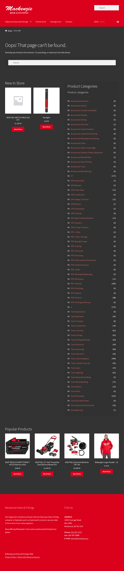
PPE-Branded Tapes (79, 241)
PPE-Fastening (77, 255)
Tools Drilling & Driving (80, 340)
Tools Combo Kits (78, 326)
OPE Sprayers (76, 223)
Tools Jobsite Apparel (80, 358)
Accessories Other (78, 143)
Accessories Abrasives (80, 101)
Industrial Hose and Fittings (16, 21)
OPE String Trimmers (80, 227)
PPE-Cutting (76, 246)
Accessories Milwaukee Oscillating (85, 138)
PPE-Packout (76, 283)
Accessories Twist (78, 166)
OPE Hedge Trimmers (80, 199)
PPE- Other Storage (79, 237)
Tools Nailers (76, 386)
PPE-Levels (75, 269)
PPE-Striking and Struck (81, 302)
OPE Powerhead (77, 208)
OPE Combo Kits (78, 194)
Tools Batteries (77, 316)
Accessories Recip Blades (81, 157)
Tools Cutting (76, 335)
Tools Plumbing (77, 396)
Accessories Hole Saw (79, 124)
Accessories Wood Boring (81, 171)
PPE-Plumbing (77, 288)
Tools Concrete (77, 330)
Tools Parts (75, 391)
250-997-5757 (76, 532)
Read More (18, 129)
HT (72, 176)
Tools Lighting (77, 372)
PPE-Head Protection (80, 265)
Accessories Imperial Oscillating (84, 134)
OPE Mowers (76, 204)
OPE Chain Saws (77, 190)
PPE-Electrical (77, 251)
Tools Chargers (77, 321)
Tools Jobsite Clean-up (80, 363)
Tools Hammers (77, 354)
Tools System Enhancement (82, 405)
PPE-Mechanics (77, 279)
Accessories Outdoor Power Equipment (87, 152)
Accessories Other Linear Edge (83, 148)
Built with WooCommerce (29, 557)
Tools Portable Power (80, 400)
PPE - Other (76, 232)
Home (10, 31)
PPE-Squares (76, 293)
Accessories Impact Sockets (82, 129)
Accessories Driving (79, 119)
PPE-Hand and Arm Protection (83, 260)
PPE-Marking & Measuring (81, 274)
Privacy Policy (10, 557)
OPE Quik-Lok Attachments (82, 218)
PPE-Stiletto (76, 297)
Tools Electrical (77, 344)
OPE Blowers (76, 185)
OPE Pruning (76, 213)
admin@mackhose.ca (79, 538)
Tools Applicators (78, 311)
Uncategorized (77, 410)
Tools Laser (75, 368)
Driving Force (55, 21)
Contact (69, 21)
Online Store (41, 21)
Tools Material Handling (81, 377)
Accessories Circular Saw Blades (84, 110)
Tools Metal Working (79, 382)
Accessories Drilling (79, 115)
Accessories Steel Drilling (81, 162)
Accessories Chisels (79, 105)
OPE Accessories (77, 180)
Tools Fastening (77, 349)
